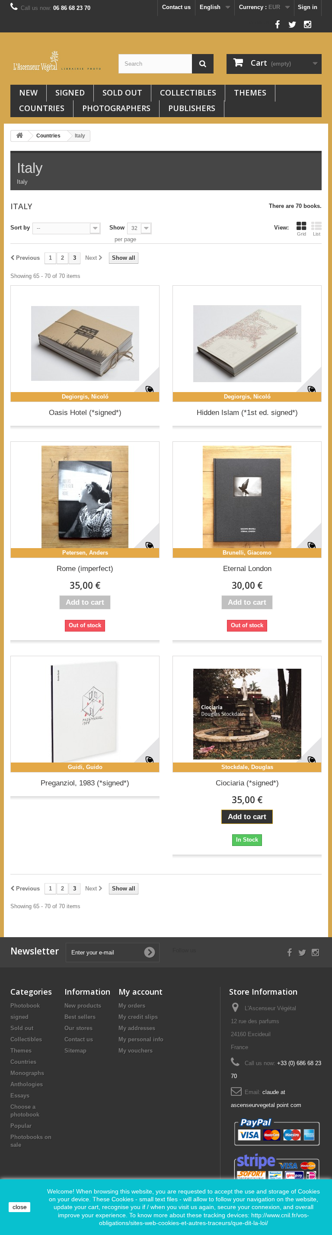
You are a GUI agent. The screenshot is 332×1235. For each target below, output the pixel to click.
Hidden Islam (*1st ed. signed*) (247, 412)
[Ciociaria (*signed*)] (247, 714)
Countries (41, 108)
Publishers (191, 108)
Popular (21, 1126)
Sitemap (75, 1050)
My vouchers (135, 1050)
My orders (131, 1005)
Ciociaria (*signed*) (247, 783)
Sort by (20, 227)
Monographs (27, 1073)
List (316, 233)
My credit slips (138, 1017)
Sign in (307, 7)
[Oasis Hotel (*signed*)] (85, 344)
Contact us (176, 7)
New (28, 92)
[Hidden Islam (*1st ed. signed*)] (247, 344)
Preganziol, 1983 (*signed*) (85, 783)
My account (140, 991)
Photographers (116, 108)
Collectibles (188, 92)
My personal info (140, 1039)
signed (70, 92)
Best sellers (80, 1017)
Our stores (78, 1028)
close (20, 1206)
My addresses (136, 1028)
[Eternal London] (247, 500)
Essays (19, 1095)
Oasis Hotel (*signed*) (85, 412)
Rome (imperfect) (85, 569)
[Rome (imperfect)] (85, 500)
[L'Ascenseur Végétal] (57, 61)
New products (82, 1005)
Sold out (122, 92)
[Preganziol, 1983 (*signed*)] (85, 714)
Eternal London (247, 569)
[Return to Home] (19, 136)
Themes (250, 92)
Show (116, 227)
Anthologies (26, 1084)
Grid (301, 233)
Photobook (25, 1005)
